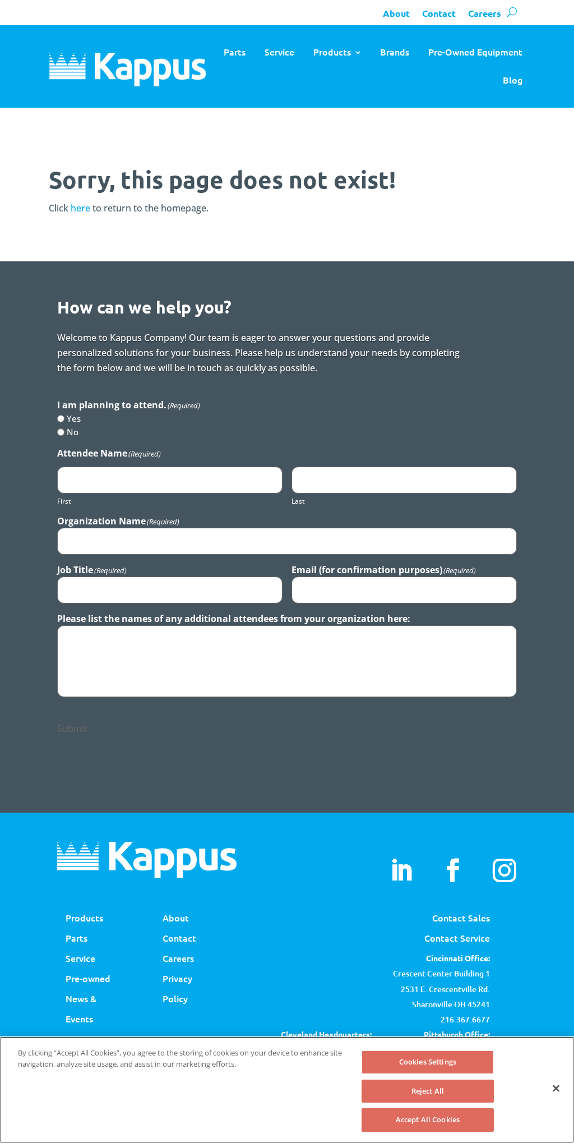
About (396, 13)
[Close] (556, 1088)
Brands (394, 51)
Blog (512, 79)
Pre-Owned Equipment (475, 51)
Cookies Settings (427, 1062)
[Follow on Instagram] (504, 870)
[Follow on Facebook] (452, 870)
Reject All (427, 1091)
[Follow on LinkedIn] (401, 870)
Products (332, 51)
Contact (439, 13)
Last (298, 501)
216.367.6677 (465, 1019)
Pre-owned (88, 978)
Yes (74, 418)
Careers (484, 13)
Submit (72, 728)
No (72, 431)
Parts (235, 51)
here (80, 208)
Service (279, 51)
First (64, 501)
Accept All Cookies (428, 1119)
